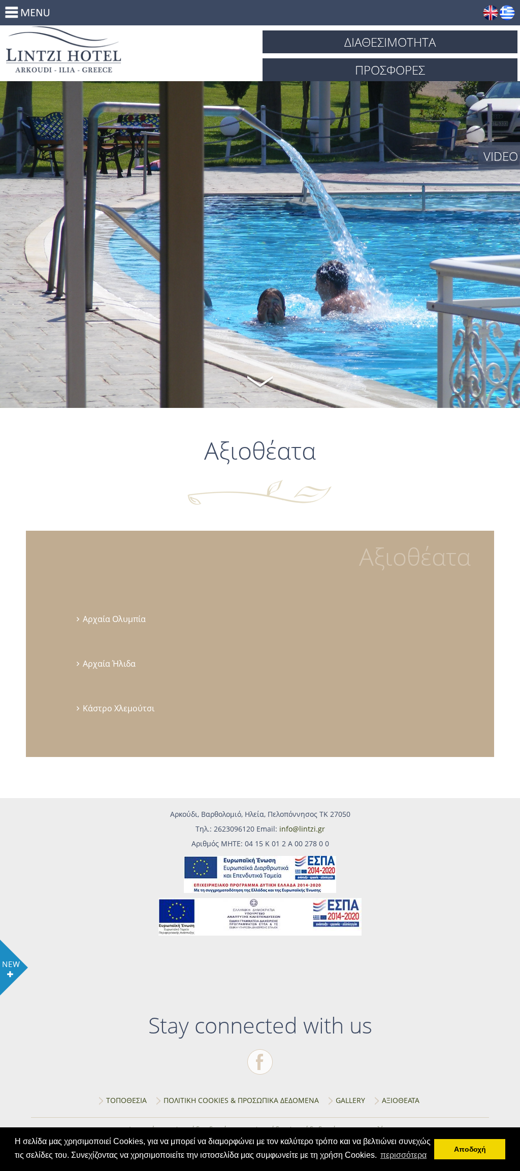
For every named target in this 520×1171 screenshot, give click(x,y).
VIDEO (500, 156)
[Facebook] (260, 1062)
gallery (350, 1100)
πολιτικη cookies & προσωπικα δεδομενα (241, 1100)
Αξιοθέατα (133, 49)
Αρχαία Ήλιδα (109, 663)
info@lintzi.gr (302, 829)
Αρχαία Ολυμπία (114, 619)
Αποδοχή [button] (470, 1149)
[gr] (507, 13)
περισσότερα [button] (403, 1155)
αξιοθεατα (400, 1100)
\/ (260, 380)
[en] (490, 13)
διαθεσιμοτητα (390, 41)
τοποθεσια (126, 1100)
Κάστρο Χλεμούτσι (118, 708)
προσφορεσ (390, 69)
